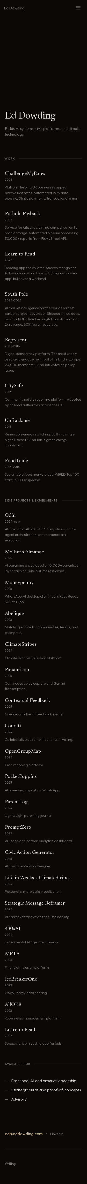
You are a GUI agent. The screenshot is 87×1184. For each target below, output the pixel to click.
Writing (10, 1164)
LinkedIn (56, 1134)
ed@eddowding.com (24, 1133)
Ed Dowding (14, 8)
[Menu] (78, 8)
